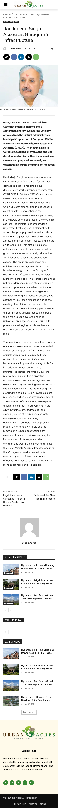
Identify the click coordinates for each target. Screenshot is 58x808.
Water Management (11, 22)
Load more (28, 712)
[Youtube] (31, 782)
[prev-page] (5, 610)
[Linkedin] (21, 57)
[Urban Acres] (5, 48)
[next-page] (10, 610)
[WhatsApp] (36, 57)
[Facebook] (14, 57)
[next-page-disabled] (10, 632)
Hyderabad (8, 573)
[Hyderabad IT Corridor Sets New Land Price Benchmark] (11, 701)
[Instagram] (12, 782)
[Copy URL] (6, 57)
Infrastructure (16, 14)
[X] (28, 57)
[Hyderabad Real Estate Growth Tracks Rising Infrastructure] (11, 599)
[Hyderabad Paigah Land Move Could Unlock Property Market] (11, 584)
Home (5, 14)
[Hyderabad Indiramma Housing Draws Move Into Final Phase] (11, 569)
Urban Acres (15, 49)
